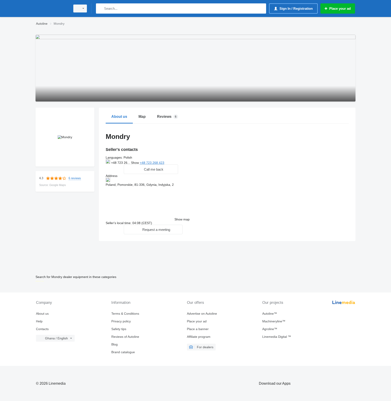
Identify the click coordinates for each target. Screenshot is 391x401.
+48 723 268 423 (152, 162)
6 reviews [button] (75, 178)
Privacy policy (121, 321)
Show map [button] (182, 219)
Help (39, 321)
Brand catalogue (123, 352)
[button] (151, 169)
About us (42, 313)
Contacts (42, 329)
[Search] (100, 8)
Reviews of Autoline (125, 336)
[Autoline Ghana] (52, 8)
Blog (114, 344)
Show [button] (135, 162)
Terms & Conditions (125, 313)
